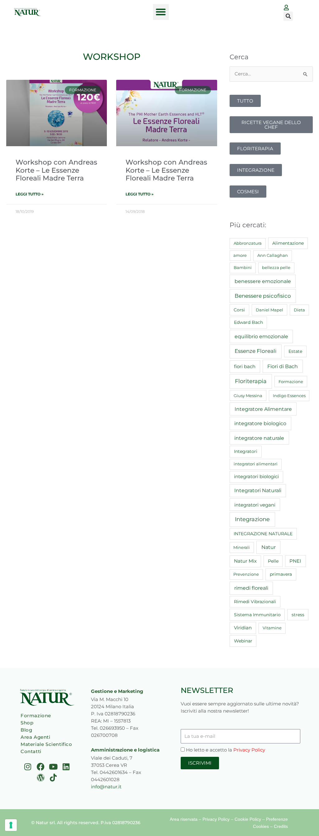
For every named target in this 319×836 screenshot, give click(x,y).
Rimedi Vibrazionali (255, 601)
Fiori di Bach (282, 366)
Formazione (291, 381)
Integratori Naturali (257, 490)
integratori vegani (254, 505)
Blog (26, 730)
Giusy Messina (248, 395)
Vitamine (272, 627)
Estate (295, 351)
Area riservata (184, 819)
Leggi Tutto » (30, 194)
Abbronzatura (248, 243)
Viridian (243, 628)
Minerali (241, 547)
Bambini (243, 267)
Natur (268, 547)
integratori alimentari (256, 463)
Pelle (273, 561)
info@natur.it (106, 787)
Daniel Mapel (269, 309)
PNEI (295, 561)
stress (298, 614)
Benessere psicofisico (263, 296)
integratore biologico (260, 423)
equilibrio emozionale (261, 336)
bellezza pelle (276, 267)
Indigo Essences (289, 395)
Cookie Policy (248, 819)
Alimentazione (288, 243)
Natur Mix (245, 561)
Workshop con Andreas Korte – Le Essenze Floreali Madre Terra (56, 170)
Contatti (31, 751)
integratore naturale (259, 438)
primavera (281, 574)
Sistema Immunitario (257, 614)
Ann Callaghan (272, 255)
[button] (161, 12)
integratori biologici (256, 476)
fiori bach (244, 366)
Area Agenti (35, 737)
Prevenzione (246, 574)
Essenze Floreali (256, 351)
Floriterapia (251, 381)
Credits (281, 826)
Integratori (245, 451)
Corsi (239, 309)
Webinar (243, 641)
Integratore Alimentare (263, 409)
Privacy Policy (249, 750)
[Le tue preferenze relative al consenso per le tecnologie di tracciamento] (11, 825)
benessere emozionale (263, 281)
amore (240, 255)
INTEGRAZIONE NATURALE (263, 533)
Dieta (299, 309)
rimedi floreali (251, 588)
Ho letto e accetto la (225, 750)
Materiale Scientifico (46, 744)
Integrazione (252, 519)
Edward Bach (248, 322)
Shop (27, 723)
